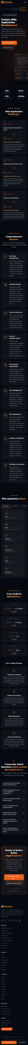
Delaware (3, 986)
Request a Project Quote (14, 883)
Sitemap (3, 969)
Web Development (5, 938)
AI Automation (4, 930)
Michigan (3, 979)
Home (2, 9)
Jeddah (3, 999)
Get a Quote (10, 1042)
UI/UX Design (4, 947)
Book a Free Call (7, 1029)
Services (8, 9)
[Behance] (19, 920)
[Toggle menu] (25, 2)
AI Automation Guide (6, 1008)
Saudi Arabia (4, 994)
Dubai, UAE (3, 991)
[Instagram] (9, 920)
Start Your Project (8, 42)
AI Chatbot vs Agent (5, 1013)
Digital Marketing (5, 945)
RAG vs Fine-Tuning (5, 1011)
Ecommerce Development (7, 940)
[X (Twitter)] (12, 920)
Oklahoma (3, 989)
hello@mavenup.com (14, 891)
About (2, 955)
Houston (3, 984)
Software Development (6, 928)
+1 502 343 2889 (15, 888)
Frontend (6, 506)
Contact (3, 967)
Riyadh (2, 996)
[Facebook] (6, 920)
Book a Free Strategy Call (13, 877)
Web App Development (6, 933)
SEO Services (4, 943)
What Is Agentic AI (5, 1006)
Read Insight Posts (5, 962)
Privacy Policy (9, 1039)
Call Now (23, 1042)
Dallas (2, 982)
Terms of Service (18, 1039)
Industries (3, 957)
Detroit (2, 977)
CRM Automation (5, 935)
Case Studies (4, 960)
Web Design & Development (14, 9)
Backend (15, 506)
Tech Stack (4, 965)
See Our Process (8, 47)
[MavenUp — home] (14, 906)
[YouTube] (16, 920)
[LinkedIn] (2, 920)
